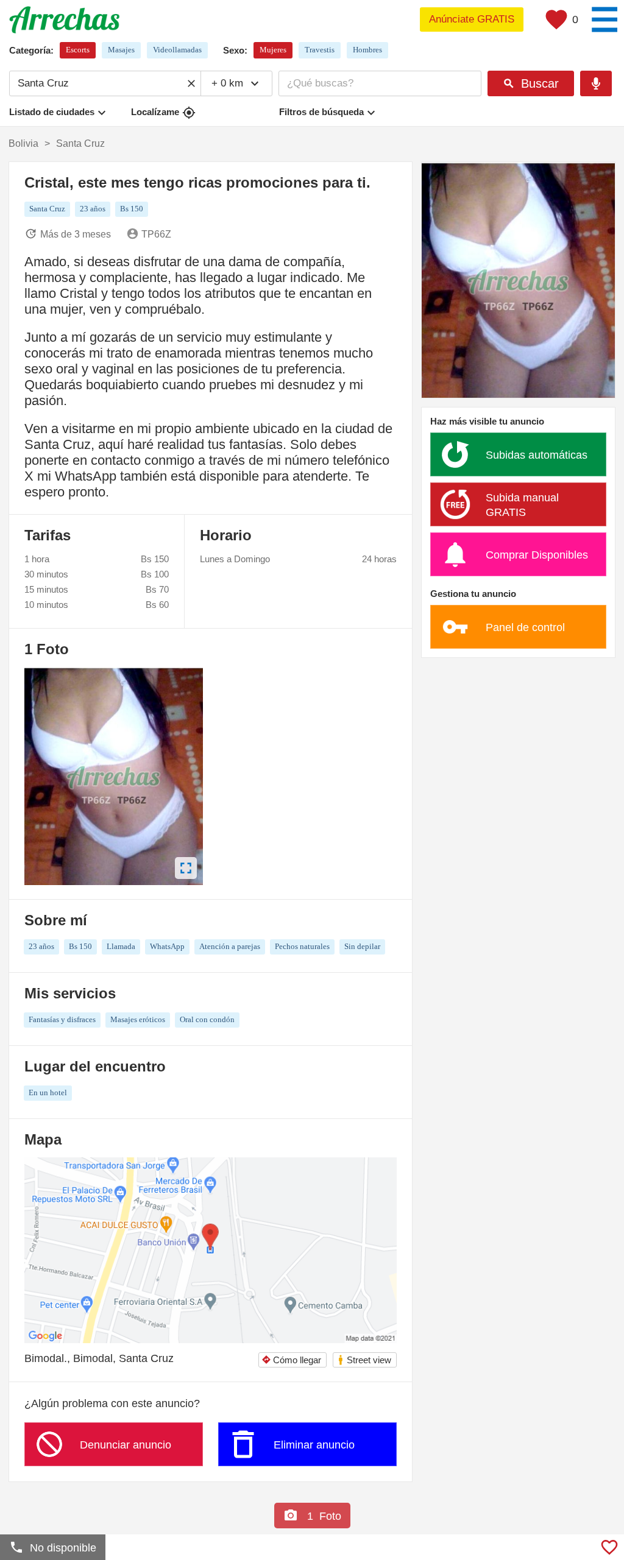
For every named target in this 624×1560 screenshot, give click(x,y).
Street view (364, 1360)
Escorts (78, 49)
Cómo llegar (291, 1360)
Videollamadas (177, 49)
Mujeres (273, 49)
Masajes (121, 49)
